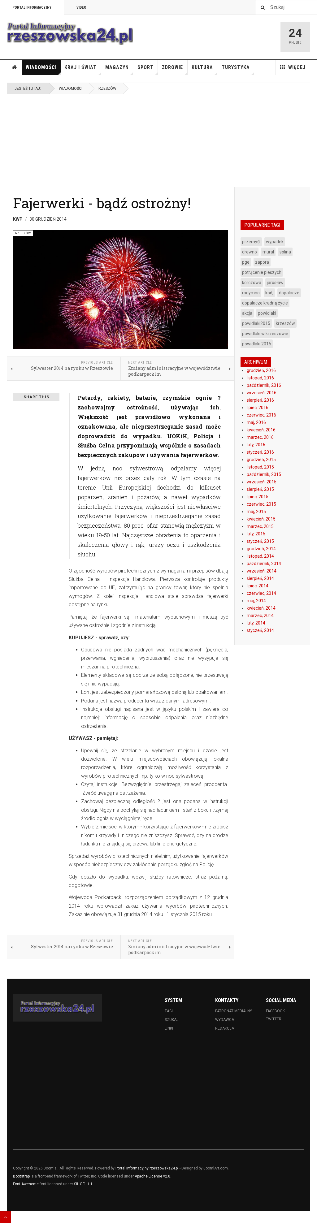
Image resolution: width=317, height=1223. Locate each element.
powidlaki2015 (256, 323)
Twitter (273, 1019)
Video (81, 7)
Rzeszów (107, 88)
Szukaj (172, 1020)
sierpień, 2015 (260, 489)
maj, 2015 (256, 511)
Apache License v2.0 (152, 1176)
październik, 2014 (264, 563)
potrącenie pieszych (261, 272)
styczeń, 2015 (260, 541)
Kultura (202, 67)
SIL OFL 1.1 (83, 1184)
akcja (247, 313)
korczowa (251, 282)
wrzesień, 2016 (261, 392)
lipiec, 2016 (257, 407)
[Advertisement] (158, 140)
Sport (145, 67)
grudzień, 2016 (261, 370)
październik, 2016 (264, 385)
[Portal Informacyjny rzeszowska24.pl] (70, 33)
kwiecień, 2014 (261, 608)
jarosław (275, 282)
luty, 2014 (256, 622)
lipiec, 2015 (257, 496)
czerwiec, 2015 (261, 504)
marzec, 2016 (260, 437)
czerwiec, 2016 (261, 415)
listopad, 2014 (260, 556)
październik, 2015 (264, 474)
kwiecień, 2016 (261, 429)
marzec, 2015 (260, 526)
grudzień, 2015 (261, 459)
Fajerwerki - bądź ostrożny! (102, 203)
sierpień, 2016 (260, 400)
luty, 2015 (256, 533)
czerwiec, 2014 (261, 593)
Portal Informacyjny (31, 7)
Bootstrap (21, 1176)
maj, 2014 (256, 600)
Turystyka (236, 67)
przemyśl (251, 241)
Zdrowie (172, 67)
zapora (262, 262)
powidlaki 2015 (256, 343)
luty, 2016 (256, 444)
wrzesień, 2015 (261, 481)
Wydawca (224, 1020)
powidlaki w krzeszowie (265, 333)
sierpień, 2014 (260, 578)
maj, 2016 (256, 422)
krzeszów (285, 323)
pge (246, 262)
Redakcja (224, 1028)
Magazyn (117, 67)
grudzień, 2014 (261, 548)
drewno (249, 251)
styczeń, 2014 (260, 630)
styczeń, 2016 (260, 452)
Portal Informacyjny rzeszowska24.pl (147, 1168)
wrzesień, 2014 (261, 570)
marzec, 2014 (260, 615)
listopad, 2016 (260, 377)
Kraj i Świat (80, 67)
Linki (169, 1028)
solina (285, 251)
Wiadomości (41, 67)
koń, (269, 292)
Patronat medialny (233, 1011)
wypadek (275, 241)
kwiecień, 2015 (261, 518)
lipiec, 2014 (257, 585)
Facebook (275, 1011)
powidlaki (267, 313)
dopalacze (289, 292)
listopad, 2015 (260, 467)
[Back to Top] (5, 1217)
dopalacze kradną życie (265, 302)
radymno (251, 292)
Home (14, 67)
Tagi (169, 1011)
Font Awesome (26, 1184)
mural (268, 251)
